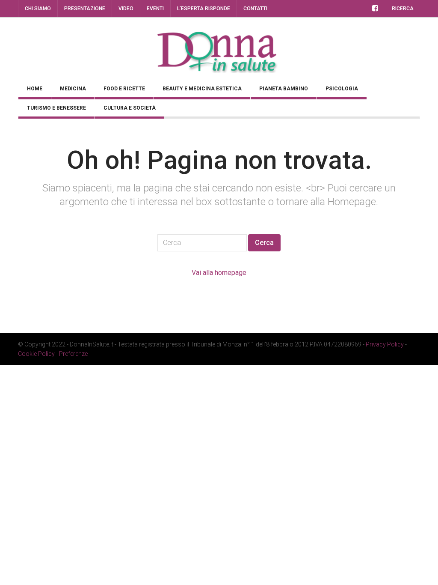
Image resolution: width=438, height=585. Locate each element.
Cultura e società (130, 108)
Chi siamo (38, 9)
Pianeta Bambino (283, 89)
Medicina (73, 89)
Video (125, 9)
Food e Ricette (124, 89)
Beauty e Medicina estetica (202, 89)
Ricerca (403, 9)
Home (34, 89)
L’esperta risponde (203, 9)
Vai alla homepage (219, 273)
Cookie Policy (36, 353)
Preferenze (73, 353)
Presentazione (84, 9)
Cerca (264, 243)
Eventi (155, 9)
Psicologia (342, 89)
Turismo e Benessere (56, 108)
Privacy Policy (385, 344)
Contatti (255, 9)
